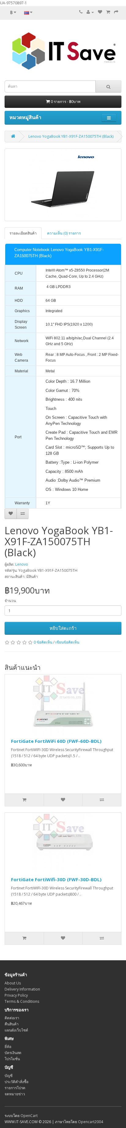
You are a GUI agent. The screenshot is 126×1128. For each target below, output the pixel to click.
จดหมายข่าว (15, 1094)
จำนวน (10, 600)
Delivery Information (22, 989)
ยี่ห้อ (8, 1046)
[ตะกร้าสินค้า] (108, 12)
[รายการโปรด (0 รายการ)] (100, 12)
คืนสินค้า (12, 1024)
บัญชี (9, 1075)
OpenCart (29, 1115)
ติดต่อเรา (12, 1017)
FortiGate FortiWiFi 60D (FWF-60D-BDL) (56, 741)
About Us (13, 983)
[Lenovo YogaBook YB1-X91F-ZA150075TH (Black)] (63, 184)
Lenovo (21, 564)
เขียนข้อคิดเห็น (67, 642)
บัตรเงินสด (13, 1052)
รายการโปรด (15, 1087)
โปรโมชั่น (12, 1058)
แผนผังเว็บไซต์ (16, 1030)
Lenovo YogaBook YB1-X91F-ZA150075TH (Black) (70, 136)
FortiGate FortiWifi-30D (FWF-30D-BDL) (56, 879)
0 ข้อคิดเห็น (43, 642)
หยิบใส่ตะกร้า (63, 628)
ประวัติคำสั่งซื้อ (16, 1081)
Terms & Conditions (22, 1001)
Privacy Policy (16, 995)
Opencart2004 (90, 1121)
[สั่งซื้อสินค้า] (116, 12)
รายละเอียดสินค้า (23, 233)
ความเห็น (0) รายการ (64, 233)
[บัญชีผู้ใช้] (90, 12)
